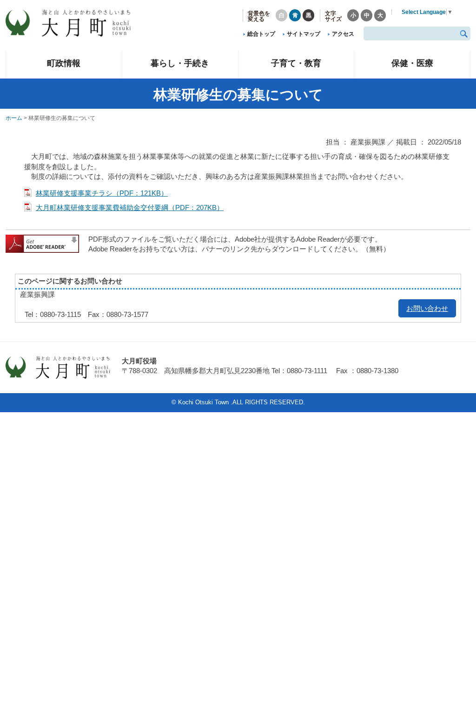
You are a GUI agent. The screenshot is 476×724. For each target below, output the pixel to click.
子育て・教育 (296, 63)
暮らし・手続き (180, 63)
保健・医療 (412, 63)
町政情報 (63, 63)
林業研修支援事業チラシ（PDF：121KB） (102, 193)
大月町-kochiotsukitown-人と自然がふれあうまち (75, 23)
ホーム (14, 118)
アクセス (343, 34)
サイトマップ (303, 34)
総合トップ (261, 34)
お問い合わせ (427, 308)
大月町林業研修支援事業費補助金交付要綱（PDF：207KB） (130, 207)
